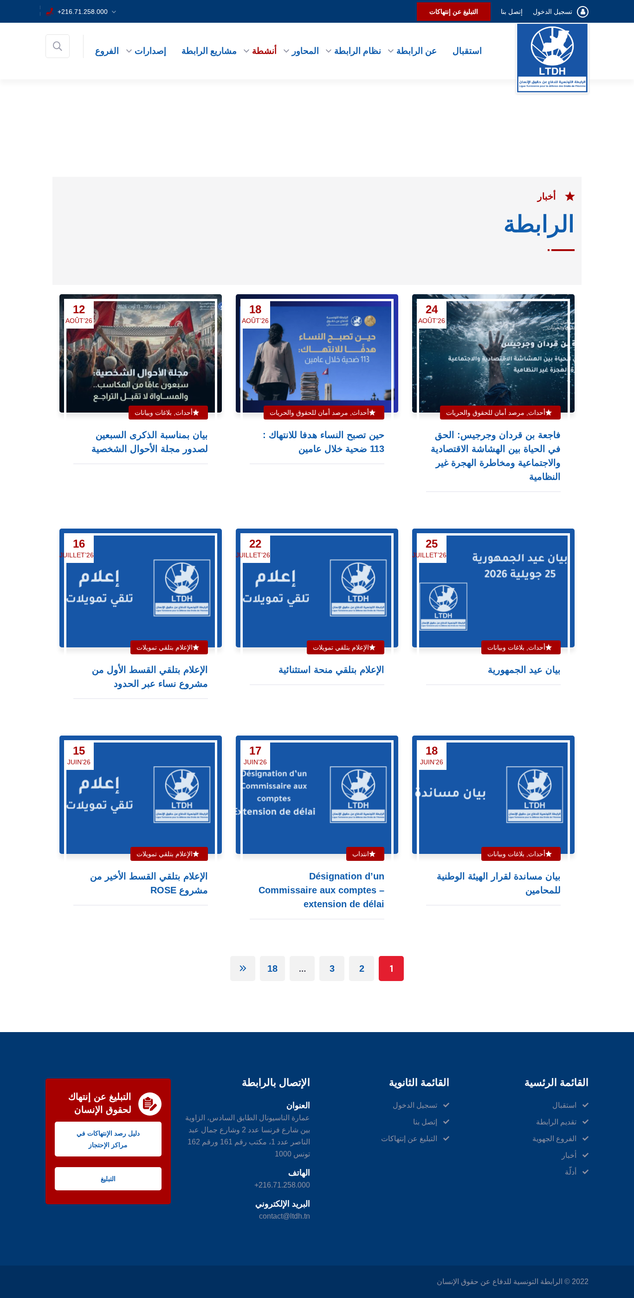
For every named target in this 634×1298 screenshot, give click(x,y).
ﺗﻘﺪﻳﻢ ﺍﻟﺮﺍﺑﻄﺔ (556, 1122)
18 (272, 968)
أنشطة (264, 51)
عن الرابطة (416, 51)
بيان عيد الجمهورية (524, 670)
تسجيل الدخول (552, 11)
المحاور (305, 51)
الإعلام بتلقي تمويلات (341, 647)
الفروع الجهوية (554, 1139)
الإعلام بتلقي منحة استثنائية (331, 670)
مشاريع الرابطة (209, 51)
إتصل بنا (512, 11)
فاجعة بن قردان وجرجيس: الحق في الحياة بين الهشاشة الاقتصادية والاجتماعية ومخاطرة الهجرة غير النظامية (496, 456)
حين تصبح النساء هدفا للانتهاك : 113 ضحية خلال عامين (323, 442)
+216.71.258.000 (83, 11)
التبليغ (108, 1178)
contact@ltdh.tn (284, 1216)
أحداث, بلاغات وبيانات (164, 412)
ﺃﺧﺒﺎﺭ (569, 1155)
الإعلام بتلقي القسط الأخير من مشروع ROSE (149, 883)
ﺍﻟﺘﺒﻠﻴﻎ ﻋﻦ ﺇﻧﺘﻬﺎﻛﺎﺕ (453, 11)
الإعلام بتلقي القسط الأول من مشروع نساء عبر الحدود (150, 677)
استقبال (467, 51)
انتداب (360, 854)
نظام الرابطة (357, 51)
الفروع (107, 51)
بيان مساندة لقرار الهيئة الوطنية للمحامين (499, 883)
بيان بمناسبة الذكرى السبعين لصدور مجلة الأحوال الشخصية (149, 442)
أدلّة (570, 1172)
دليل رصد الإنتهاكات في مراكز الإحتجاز (108, 1139)
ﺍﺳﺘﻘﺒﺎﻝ (564, 1105)
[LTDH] (552, 57)
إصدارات (150, 51)
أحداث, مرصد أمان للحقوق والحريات (495, 412)
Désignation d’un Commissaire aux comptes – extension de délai (321, 890)
